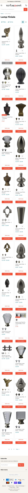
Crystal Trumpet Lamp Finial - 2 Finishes (7, 433)
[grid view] (22, 22)
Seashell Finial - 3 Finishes (6, 42)
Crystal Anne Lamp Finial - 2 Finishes (6, 332)
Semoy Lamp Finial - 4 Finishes (20, 122)
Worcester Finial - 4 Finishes (6, 293)
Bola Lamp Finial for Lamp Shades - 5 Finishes (6, 86)
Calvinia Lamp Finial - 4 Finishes (7, 258)
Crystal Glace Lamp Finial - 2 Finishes (19, 430)
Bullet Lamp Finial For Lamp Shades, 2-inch (20, 323)
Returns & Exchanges (20, 486)
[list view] (25, 22)
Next (17, 449)
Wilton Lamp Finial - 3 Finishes (20, 264)
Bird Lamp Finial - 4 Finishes (6, 392)
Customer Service (10, 486)
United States (13, 474)
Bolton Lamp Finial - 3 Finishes (20, 159)
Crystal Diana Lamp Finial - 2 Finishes (19, 364)
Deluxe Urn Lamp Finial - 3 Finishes (7, 117)
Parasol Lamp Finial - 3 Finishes (20, 300)
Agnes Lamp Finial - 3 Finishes (20, 53)
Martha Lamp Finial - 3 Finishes (20, 397)
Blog (17, 487)
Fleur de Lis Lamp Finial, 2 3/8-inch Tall (6, 356)
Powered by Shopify (14, 490)
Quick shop (7, 60)
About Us (4, 486)
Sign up (21, 465)
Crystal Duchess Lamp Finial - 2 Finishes (7, 153)
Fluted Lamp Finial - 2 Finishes (20, 89)
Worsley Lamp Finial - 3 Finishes (20, 192)
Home (2, 13)
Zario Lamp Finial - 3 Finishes (20, 229)
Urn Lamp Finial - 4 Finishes (6, 192)
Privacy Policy (12, 487)
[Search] (25, 9)
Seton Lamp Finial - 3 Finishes (6, 223)
